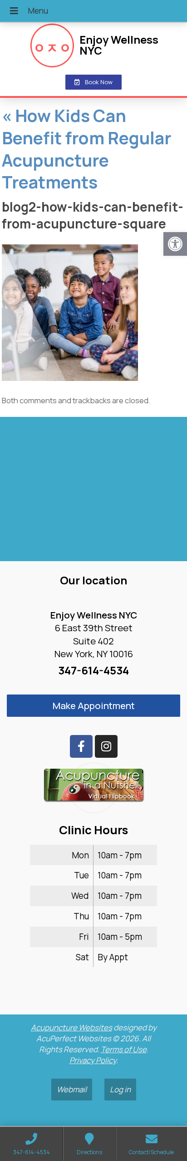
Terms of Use (124, 1049)
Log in (120, 1089)
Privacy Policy (92, 1060)
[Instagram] (106, 746)
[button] (175, 244)
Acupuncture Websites (71, 1027)
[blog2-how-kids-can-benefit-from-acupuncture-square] (70, 378)
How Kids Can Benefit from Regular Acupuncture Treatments (86, 148)
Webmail (72, 1089)
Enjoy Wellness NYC (118, 45)
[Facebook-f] (81, 746)
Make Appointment (94, 705)
